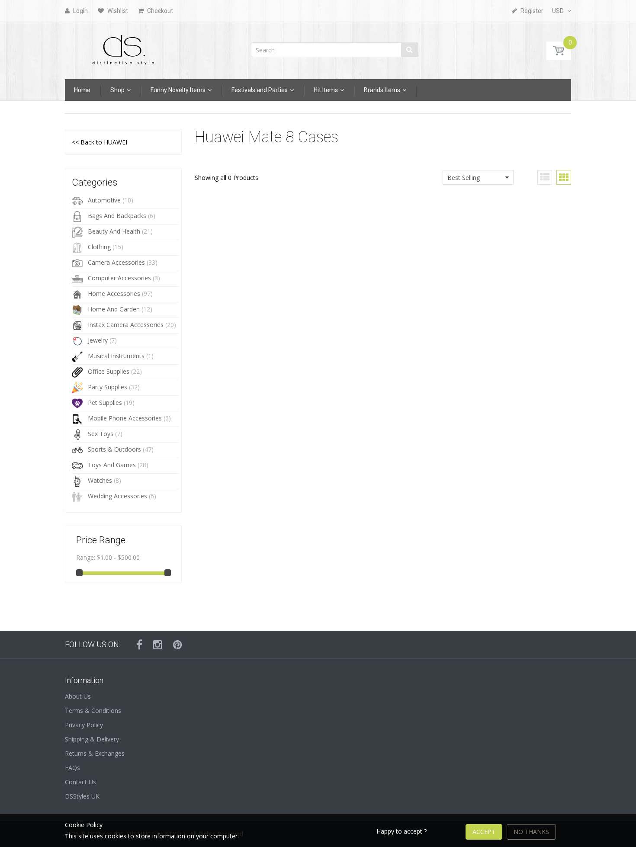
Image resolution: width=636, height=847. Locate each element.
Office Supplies (108, 371)
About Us (78, 696)
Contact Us (80, 782)
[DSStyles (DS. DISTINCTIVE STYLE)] (123, 48)
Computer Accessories (119, 278)
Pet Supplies (105, 402)
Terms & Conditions (93, 710)
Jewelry (98, 340)
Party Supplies (107, 387)
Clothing (99, 247)
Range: (85, 557)
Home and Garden (114, 309)
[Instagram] (158, 644)
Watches (100, 480)
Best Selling (463, 177)
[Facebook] (139, 644)
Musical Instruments (116, 356)
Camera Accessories (116, 262)
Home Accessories (114, 293)
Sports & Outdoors (114, 449)
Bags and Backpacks (117, 216)
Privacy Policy (84, 725)
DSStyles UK (82, 796)
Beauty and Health (114, 231)
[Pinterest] (177, 644)
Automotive (104, 200)
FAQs (72, 768)
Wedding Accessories (117, 496)
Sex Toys (100, 434)
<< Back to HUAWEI (99, 142)
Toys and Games (112, 465)
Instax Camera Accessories (126, 325)
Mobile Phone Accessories (125, 418)
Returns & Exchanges (95, 753)
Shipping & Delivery (92, 739)
